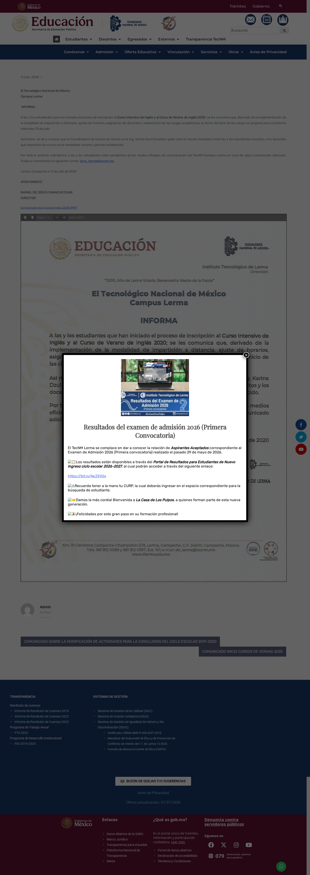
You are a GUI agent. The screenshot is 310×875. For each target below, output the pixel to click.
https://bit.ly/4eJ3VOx (87, 476)
